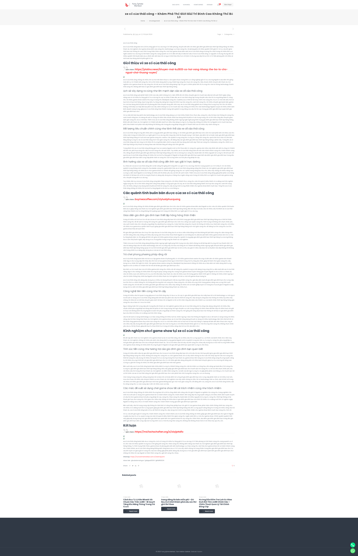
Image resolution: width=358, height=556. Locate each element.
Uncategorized (154, 21)
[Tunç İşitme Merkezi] (135, 4)
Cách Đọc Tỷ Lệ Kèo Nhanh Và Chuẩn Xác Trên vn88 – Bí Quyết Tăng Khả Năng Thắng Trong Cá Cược (139, 503)
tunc (137, 34)
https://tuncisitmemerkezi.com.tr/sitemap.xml (147, 457)
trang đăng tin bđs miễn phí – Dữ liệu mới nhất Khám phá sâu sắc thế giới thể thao (179, 502)
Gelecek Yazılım (196, 552)
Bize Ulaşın (227, 4)
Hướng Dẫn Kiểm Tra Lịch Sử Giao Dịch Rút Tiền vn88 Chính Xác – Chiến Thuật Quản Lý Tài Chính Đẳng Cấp (215, 503)
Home (143, 21)
